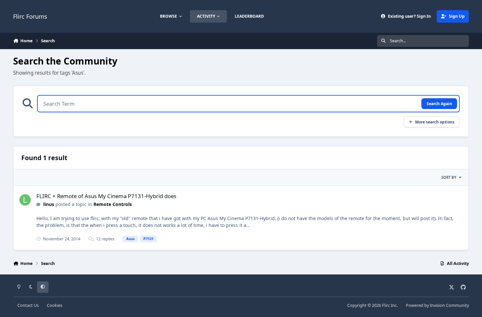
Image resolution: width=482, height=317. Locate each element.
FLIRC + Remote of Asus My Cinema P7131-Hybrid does (106, 196)
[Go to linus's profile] (25, 200)
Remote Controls (112, 204)
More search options (434, 121)
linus (48, 204)
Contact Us (28, 305)
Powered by (437, 305)
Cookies (54, 305)
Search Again (439, 103)
